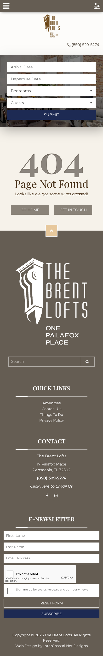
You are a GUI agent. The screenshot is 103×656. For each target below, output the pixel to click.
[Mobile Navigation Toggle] (51, 6)
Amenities (51, 403)
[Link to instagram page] (56, 497)
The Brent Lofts (51, 25)
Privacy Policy (51, 420)
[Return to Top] (51, 231)
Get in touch (73, 210)
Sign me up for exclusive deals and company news (52, 589)
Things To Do (51, 414)
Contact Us (51, 408)
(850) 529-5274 (85, 45)
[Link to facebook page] (47, 497)
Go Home (30, 210)
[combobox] (51, 91)
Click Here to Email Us (51, 486)
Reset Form (51, 603)
